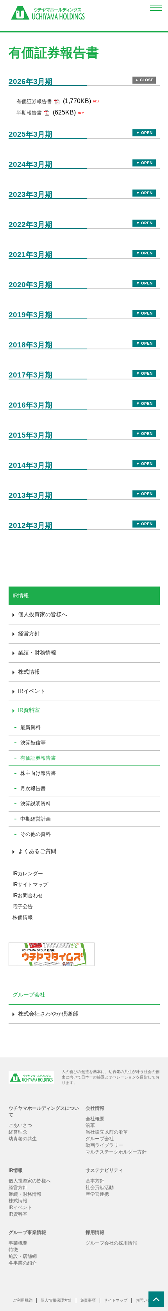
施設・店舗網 (23, 1256)
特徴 (13, 1249)
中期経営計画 (35, 819)
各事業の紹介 (23, 1263)
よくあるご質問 (37, 851)
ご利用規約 (22, 1300)
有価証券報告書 (38, 758)
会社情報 (95, 1108)
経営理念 (18, 1132)
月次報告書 (33, 788)
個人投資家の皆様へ (42, 614)
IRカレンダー (28, 873)
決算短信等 (33, 743)
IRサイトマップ (30, 884)
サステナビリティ (104, 1170)
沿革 (90, 1125)
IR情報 (16, 1170)
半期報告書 (29, 113)
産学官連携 (97, 1194)
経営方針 (29, 633)
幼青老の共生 (23, 1138)
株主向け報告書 (38, 773)
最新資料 (30, 727)
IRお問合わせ (28, 895)
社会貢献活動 (100, 1187)
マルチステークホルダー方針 (116, 1152)
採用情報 (95, 1232)
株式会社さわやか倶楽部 (48, 1014)
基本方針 (95, 1181)
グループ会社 (100, 1138)
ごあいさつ (20, 1125)
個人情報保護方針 (56, 1300)
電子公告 (23, 906)
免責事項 (88, 1300)
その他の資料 (35, 834)
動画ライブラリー (104, 1145)
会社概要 (95, 1118)
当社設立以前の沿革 (107, 1132)
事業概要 (18, 1243)
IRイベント (31, 691)
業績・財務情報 (37, 652)
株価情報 (23, 917)
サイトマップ (115, 1300)
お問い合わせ (147, 1300)
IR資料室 (29, 710)
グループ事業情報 (27, 1232)
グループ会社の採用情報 (111, 1243)
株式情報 (29, 672)
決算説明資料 (35, 804)
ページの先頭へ (158, 1301)
